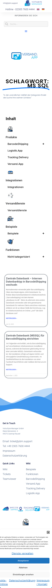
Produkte (11, 137)
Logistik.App (15, 150)
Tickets (7, 474)
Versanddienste (15, 203)
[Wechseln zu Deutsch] (43, 9)
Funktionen (12, 249)
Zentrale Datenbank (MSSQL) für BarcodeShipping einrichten (25, 337)
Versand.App (15, 163)
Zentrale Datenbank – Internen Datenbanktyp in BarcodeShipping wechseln (26, 281)
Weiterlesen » (11, 318)
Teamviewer (9, 478)
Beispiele (11, 226)
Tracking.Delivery (18, 157)
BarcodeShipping (18, 143)
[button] (48, 532)
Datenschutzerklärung (22, 580)
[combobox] (26, 24)
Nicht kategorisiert (19, 256)
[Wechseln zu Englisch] (38, 9)
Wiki (5, 469)
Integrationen (14, 180)
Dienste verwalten (22, 553)
